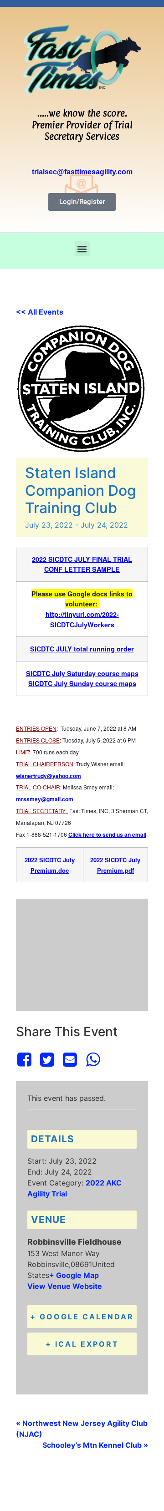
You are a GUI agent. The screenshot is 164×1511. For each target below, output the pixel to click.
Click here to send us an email (107, 834)
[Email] (70, 1059)
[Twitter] (47, 1059)
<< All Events (39, 311)
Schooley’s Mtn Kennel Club (95, 1445)
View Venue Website (64, 1286)
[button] (82, 248)
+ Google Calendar (82, 1316)
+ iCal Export (82, 1343)
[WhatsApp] (93, 1059)
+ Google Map (74, 1275)
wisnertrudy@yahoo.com (48, 776)
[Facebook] (26, 1059)
